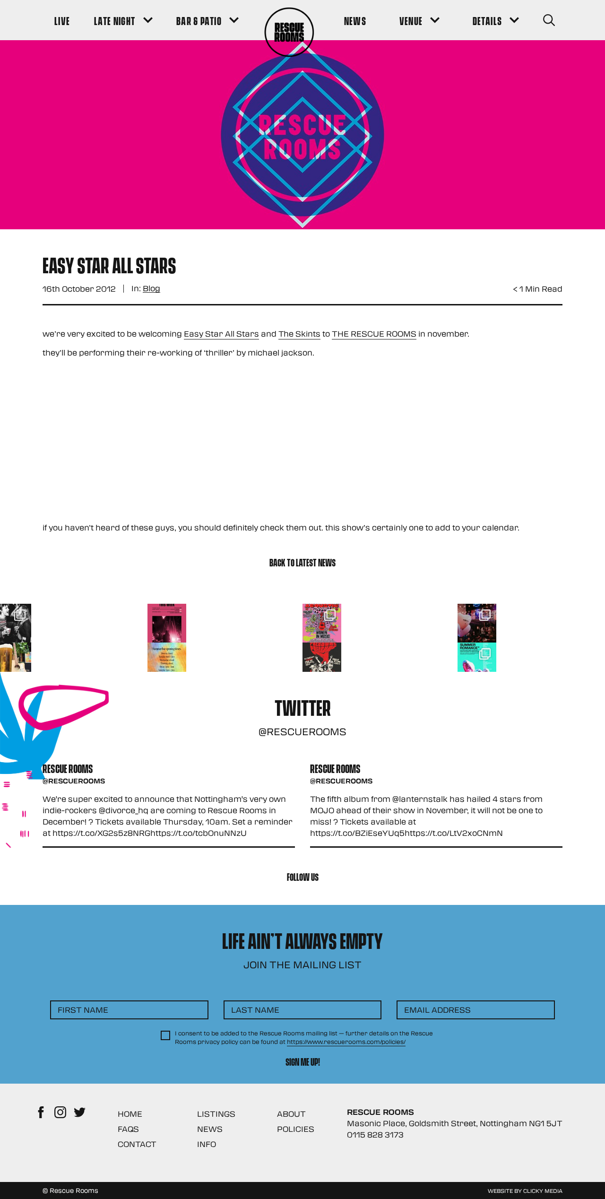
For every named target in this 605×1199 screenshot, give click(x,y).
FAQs (128, 1128)
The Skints (299, 333)
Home (130, 1113)
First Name (83, 1009)
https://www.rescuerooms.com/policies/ (346, 1041)
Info (206, 1143)
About (291, 1113)
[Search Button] (549, 20)
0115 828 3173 (375, 1134)
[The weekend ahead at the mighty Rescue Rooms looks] (166, 623)
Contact (137, 1143)
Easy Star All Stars (221, 333)
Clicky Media (542, 1190)
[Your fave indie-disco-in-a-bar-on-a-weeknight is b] (321, 662)
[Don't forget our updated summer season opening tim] (166, 662)
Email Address (437, 1009)
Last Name (255, 1009)
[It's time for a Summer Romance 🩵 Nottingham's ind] (477, 662)
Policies (295, 1128)
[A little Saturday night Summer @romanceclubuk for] (477, 623)
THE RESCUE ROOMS (374, 333)
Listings (216, 1113)
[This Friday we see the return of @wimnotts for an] (321, 623)
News (210, 1128)
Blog (151, 289)
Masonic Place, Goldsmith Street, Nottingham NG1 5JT (454, 1123)
